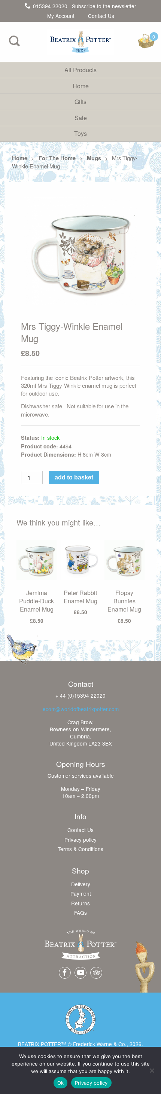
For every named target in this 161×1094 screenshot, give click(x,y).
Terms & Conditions (80, 849)
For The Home (57, 158)
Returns (80, 903)
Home (81, 86)
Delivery (80, 884)
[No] (151, 1070)
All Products (80, 69)
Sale (81, 117)
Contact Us (101, 16)
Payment (80, 893)
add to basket (74, 477)
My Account (61, 16)
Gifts (80, 101)
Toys (80, 133)
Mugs (94, 158)
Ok (60, 1083)
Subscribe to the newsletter (104, 6)
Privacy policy (80, 839)
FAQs (80, 912)
